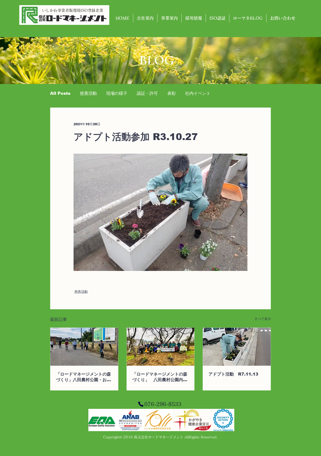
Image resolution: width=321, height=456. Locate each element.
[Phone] (141, 404)
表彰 (171, 93)
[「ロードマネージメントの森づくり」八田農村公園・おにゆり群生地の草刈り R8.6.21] (84, 347)
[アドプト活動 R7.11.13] (237, 347)
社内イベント (198, 93)
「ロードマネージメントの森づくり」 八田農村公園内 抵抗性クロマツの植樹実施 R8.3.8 (159, 377)
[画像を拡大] (160, 212)
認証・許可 (147, 93)
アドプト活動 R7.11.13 (233, 374)
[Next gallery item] (242, 212)
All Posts (60, 93)
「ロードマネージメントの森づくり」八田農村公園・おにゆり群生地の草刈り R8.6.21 (83, 377)
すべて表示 (262, 319)
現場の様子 (116, 93)
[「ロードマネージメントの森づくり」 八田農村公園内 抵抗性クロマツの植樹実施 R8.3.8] (161, 347)
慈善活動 (88, 93)
